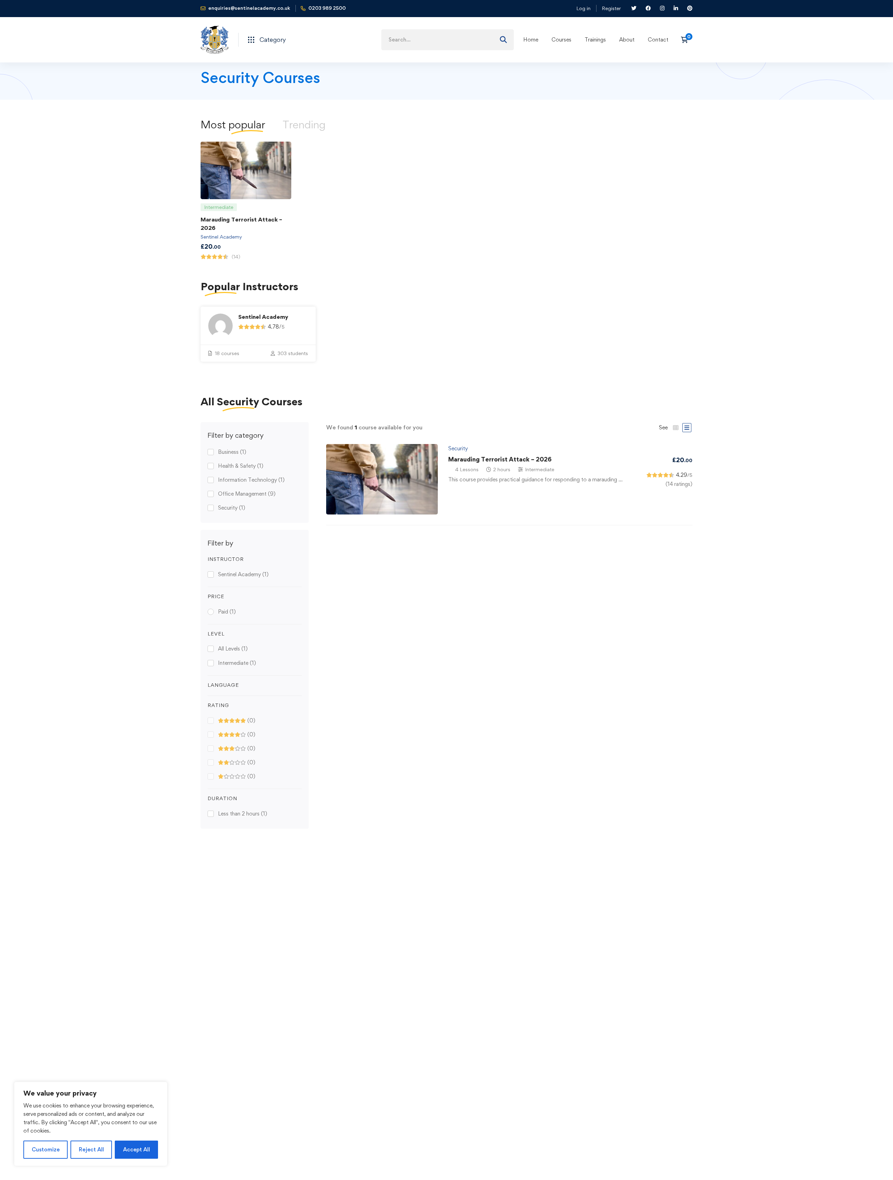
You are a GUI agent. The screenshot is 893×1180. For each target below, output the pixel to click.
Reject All (91, 1149)
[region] (90, 1124)
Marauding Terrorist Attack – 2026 (499, 459)
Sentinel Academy (221, 237)
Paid (227, 611)
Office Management (247, 493)
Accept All (136, 1149)
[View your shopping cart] (686, 40)
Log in (583, 8)
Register (611, 8)
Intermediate (237, 663)
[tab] (233, 124)
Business (232, 452)
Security (231, 507)
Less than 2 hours (242, 813)
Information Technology (251, 479)
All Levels (233, 648)
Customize (46, 1149)
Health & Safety (240, 466)
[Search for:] (447, 39)
